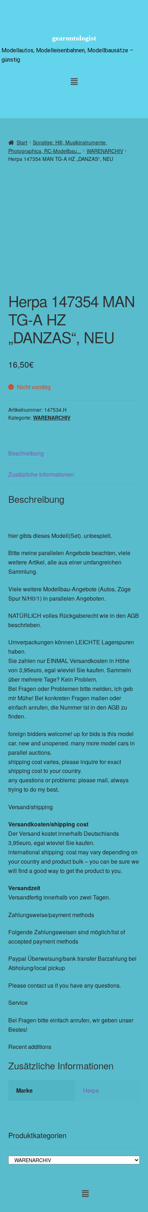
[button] (74, 81)
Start (22, 142)
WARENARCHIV (105, 150)
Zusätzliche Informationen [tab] (41, 474)
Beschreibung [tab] (26, 453)
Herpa (91, 1090)
